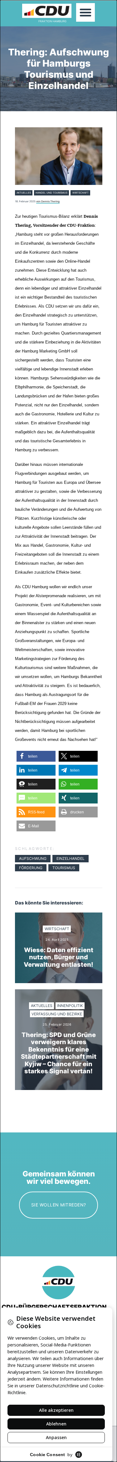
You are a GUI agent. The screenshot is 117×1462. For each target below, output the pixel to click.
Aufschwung (32, 858)
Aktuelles (24, 192)
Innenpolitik (70, 1005)
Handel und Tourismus (51, 192)
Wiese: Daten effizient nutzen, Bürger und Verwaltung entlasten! (58, 957)
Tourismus (63, 867)
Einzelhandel (70, 858)
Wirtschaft (80, 192)
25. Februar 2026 (57, 1024)
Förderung (30, 867)
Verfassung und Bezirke (57, 1014)
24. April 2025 (57, 939)
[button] (85, 12)
